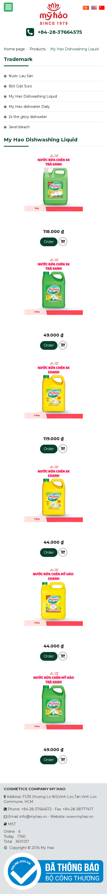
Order (49, 241)
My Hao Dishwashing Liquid (33, 96)
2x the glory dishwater (28, 117)
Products (38, 49)
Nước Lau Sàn (21, 76)
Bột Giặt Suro (20, 86)
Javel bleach (19, 127)
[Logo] (54, 13)
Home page (14, 49)
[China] (101, 7)
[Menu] (8, 7)
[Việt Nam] (85, 7)
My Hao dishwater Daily (29, 106)
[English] (93, 7)
